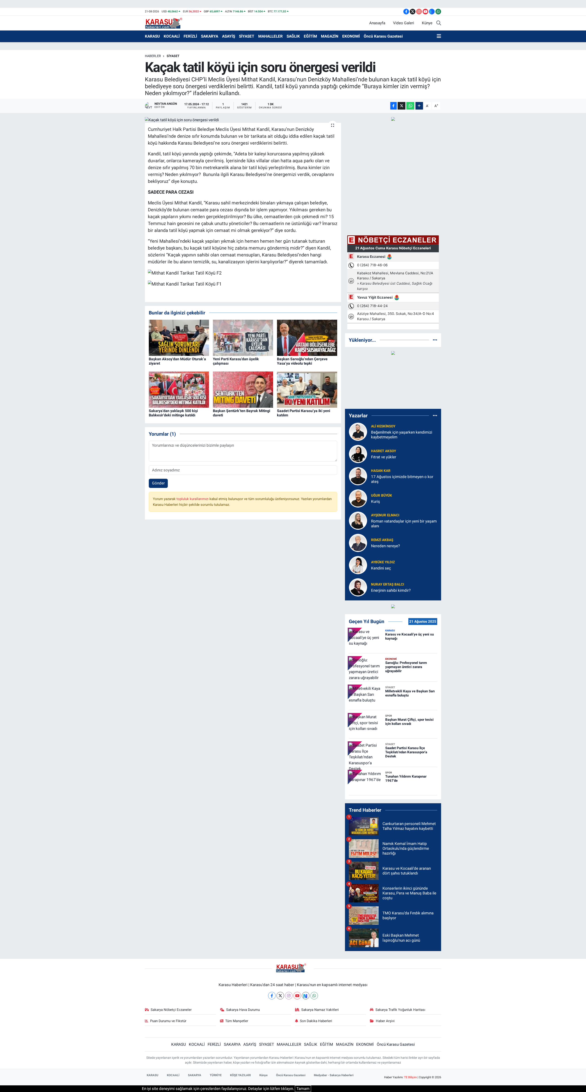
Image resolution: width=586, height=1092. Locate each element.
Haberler (153, 56)
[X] (280, 995)
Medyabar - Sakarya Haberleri (333, 1075)
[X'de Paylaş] (401, 106)
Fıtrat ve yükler (383, 457)
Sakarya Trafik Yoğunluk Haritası (400, 1010)
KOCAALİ (172, 36)
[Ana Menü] (439, 36)
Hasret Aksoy (383, 451)
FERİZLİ (190, 36)
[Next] (305, 995)
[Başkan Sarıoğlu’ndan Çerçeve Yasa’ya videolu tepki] (307, 337)
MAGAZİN (329, 36)
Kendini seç (381, 568)
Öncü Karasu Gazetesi (383, 36)
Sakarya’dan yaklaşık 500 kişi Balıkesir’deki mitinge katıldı (173, 413)
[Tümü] (435, 340)
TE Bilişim (410, 1077)
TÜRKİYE (216, 1075)
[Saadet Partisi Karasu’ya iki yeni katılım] (307, 389)
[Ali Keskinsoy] (358, 431)
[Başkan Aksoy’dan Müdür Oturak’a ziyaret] (179, 337)
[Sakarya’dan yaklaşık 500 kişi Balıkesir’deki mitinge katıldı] (179, 389)
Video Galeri (403, 23)
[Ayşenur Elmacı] (358, 520)
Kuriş (375, 501)
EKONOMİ (351, 36)
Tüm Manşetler (236, 1021)
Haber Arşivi (385, 1021)
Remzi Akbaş (382, 540)
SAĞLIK (293, 36)
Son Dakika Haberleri (316, 1021)
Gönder (158, 483)
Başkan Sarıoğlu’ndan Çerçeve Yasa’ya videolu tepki (302, 361)
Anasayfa (377, 23)
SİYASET (246, 36)
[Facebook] (272, 995)
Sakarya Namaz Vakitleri (320, 1010)
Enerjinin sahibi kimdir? (391, 590)
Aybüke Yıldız (383, 562)
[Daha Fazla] (419, 106)
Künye (427, 23)
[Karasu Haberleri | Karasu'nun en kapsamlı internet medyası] (166, 23)
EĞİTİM (310, 36)
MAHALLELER (270, 36)
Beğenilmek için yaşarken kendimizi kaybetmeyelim (401, 434)
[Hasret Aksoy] (358, 453)
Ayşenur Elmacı (385, 515)
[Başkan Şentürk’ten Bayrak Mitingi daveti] (243, 389)
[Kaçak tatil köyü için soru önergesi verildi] (243, 120)
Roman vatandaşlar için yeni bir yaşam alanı (404, 523)
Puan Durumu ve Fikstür (168, 1021)
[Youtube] (297, 995)
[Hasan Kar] (358, 475)
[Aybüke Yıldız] (358, 564)
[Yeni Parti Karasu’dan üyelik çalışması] (243, 337)
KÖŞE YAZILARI (240, 1075)
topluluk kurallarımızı (192, 499)
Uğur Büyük (381, 495)
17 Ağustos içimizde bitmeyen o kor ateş (402, 479)
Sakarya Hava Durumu (243, 1010)
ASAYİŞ (228, 36)
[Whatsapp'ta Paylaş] (410, 106)
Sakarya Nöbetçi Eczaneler (171, 1010)
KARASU (152, 36)
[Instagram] (289, 995)
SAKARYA (209, 36)
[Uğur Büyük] (358, 498)
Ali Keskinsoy (383, 426)
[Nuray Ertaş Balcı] (358, 587)
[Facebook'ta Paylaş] (393, 106)
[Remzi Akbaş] (358, 542)
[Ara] (438, 23)
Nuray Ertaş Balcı (387, 584)
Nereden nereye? (385, 546)
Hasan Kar (381, 471)
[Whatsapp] (314, 995)
